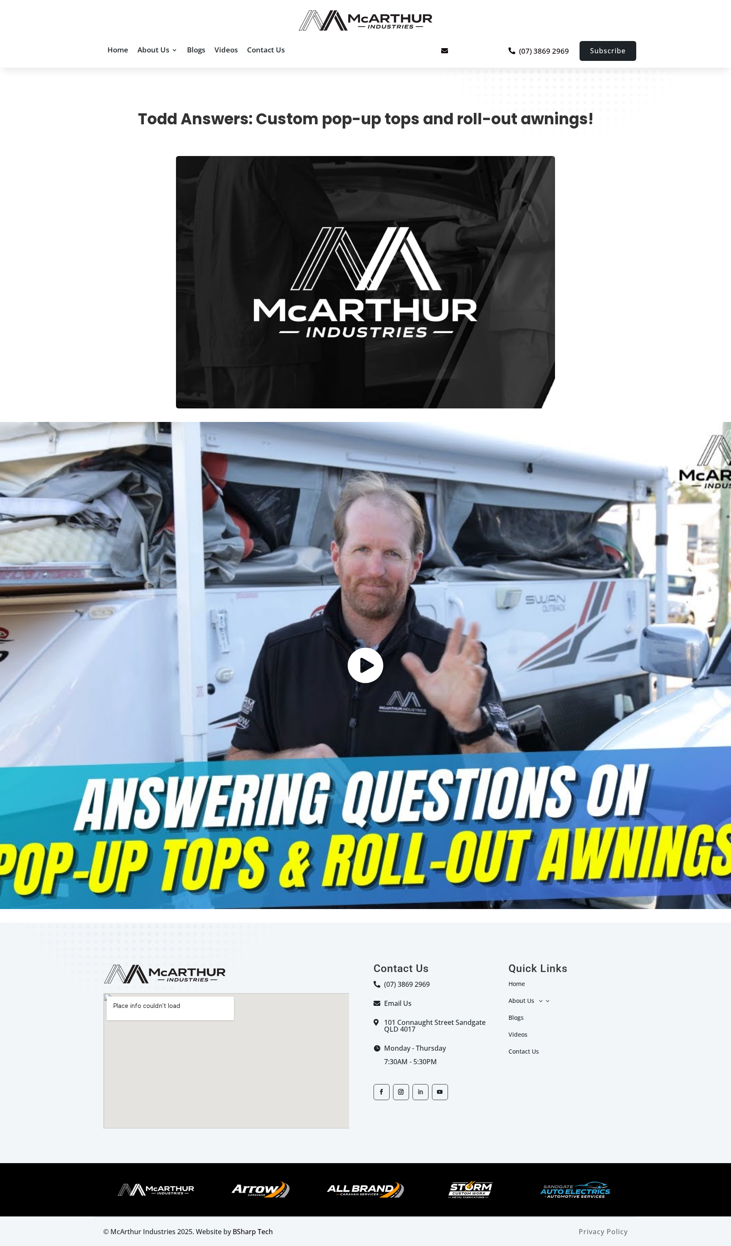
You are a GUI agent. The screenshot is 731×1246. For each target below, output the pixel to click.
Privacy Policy (603, 1231)
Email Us (398, 1003)
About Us (153, 50)
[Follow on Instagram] (401, 1092)
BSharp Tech (253, 1231)
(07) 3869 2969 (544, 51)
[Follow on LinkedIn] (420, 1092)
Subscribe (608, 50)
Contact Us (266, 50)
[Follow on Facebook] (382, 1092)
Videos (226, 50)
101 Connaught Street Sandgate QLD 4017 (435, 1026)
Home (117, 50)
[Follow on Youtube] (440, 1092)
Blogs (196, 50)
